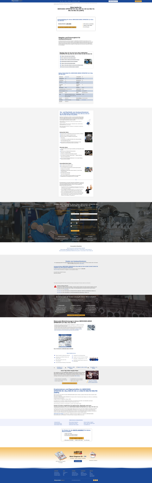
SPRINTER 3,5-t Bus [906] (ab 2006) (71, 3)
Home (60, 1)
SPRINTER (64, 3)
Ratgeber (79, 1)
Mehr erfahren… (67, 289)
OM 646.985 (67, 76)
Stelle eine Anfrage (56, 269)
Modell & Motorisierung (84, 218)
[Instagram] (94, 480)
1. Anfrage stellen (61, 305)
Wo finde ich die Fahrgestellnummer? (84, 216)
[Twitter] (97, 480)
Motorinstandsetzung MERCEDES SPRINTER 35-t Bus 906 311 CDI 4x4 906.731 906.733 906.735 (76, 250)
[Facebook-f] (95, 480)
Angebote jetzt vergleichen (75, 230)
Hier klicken (59, 290)
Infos (62, 1)
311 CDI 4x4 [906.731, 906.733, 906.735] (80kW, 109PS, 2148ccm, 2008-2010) (85, 3)
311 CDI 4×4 (84, 99)
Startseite (55, 3)
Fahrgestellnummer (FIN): (84, 212)
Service (65, 1)
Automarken (69, 1)
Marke (72, 218)
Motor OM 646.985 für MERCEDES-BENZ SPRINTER (76, 248)
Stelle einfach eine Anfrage (58, 413)
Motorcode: (73, 212)
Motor (57, 3)
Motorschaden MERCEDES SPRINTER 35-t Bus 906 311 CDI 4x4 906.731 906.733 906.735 (76, 249)
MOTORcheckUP (74, 1)
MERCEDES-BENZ (61, 3)
